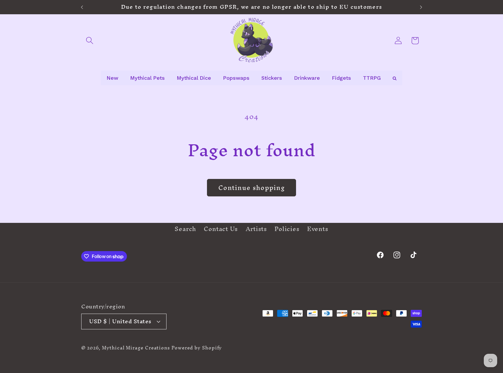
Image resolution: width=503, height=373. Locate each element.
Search (185, 230)
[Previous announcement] (82, 7)
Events (317, 229)
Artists (256, 229)
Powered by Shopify (196, 347)
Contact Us (221, 229)
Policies (286, 229)
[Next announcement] (421, 7)
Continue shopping (251, 187)
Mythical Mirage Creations (136, 347)
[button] (89, 40)
